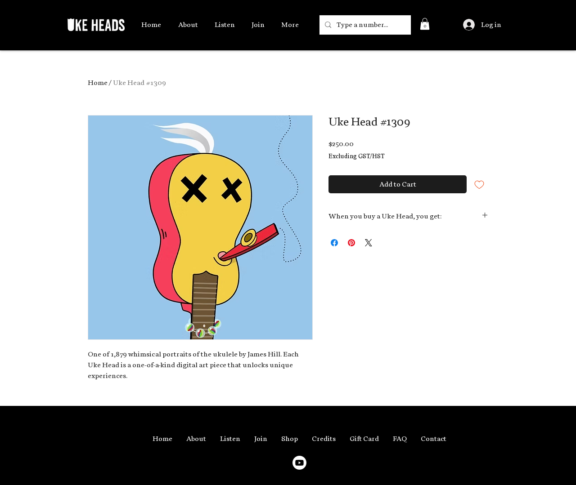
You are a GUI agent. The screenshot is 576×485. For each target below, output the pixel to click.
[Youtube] (299, 463)
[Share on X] (368, 242)
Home (98, 83)
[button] (425, 24)
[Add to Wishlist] (479, 184)
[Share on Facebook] (334, 242)
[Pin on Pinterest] (351, 242)
